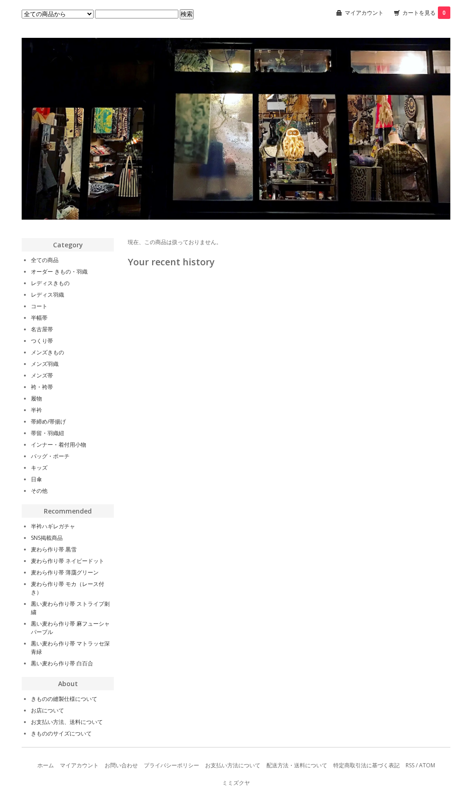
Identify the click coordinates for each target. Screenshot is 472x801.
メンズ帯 (42, 375)
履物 (36, 398)
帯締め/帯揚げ (48, 421)
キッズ (39, 468)
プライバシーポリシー (171, 765)
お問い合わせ (121, 765)
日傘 (36, 479)
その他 (39, 491)
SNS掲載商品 (47, 538)
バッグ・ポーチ (50, 456)
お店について (47, 710)
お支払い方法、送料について (67, 722)
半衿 (36, 410)
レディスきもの (50, 283)
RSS (410, 765)
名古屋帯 (42, 329)
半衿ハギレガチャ (53, 526)
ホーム (45, 765)
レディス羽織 (47, 295)
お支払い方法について (232, 765)
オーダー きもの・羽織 (59, 271)
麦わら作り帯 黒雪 (54, 549)
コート (39, 306)
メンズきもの (47, 352)
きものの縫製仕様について (64, 699)
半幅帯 (39, 318)
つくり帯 (42, 341)
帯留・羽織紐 (47, 433)
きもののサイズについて (61, 733)
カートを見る (424, 13)
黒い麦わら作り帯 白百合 (62, 663)
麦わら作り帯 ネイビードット (67, 561)
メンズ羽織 (45, 364)
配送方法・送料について (296, 765)
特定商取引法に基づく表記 (366, 765)
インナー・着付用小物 (58, 444)
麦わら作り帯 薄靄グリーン (65, 572)
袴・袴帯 (42, 387)
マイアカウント (364, 13)
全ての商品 (45, 260)
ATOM (427, 765)
